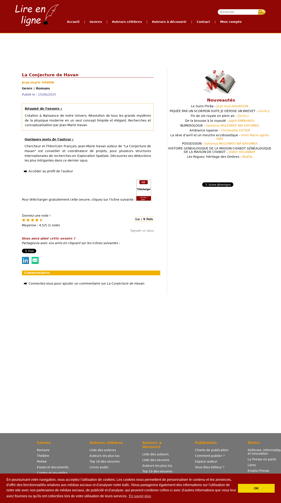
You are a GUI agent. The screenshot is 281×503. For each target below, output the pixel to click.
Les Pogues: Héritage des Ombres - (219, 156)
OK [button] (256, 488)
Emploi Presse (258, 470)
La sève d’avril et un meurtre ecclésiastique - (219, 136)
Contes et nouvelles (52, 473)
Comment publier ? (210, 456)
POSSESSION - (220, 143)
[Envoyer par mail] (35, 263)
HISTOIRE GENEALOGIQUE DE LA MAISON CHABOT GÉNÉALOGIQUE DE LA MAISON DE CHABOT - (219, 150)
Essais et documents (52, 467)
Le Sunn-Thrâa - (219, 106)
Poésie (42, 461)
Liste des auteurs (103, 450)
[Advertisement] (140, 50)
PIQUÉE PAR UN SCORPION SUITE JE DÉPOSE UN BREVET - (220, 111)
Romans (43, 450)
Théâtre (43, 456)
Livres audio (99, 467)
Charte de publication (212, 450)
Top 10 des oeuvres (105, 461)
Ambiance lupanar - (219, 130)
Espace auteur (206, 461)
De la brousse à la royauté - (219, 120)
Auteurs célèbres (127, 22)
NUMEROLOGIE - (219, 125)
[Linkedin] (25, 263)
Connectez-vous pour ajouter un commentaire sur (86, 283)
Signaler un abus (142, 230)
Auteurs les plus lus (104, 456)
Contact (203, 22)
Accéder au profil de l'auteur (51, 171)
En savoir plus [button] (140, 496)
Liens (252, 465)
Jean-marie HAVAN (38, 82)
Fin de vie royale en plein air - (220, 116)
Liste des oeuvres (155, 460)
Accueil (73, 22)
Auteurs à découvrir (169, 22)
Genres (96, 22)
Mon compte (231, 22)
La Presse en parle (262, 459)
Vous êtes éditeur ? (209, 467)
